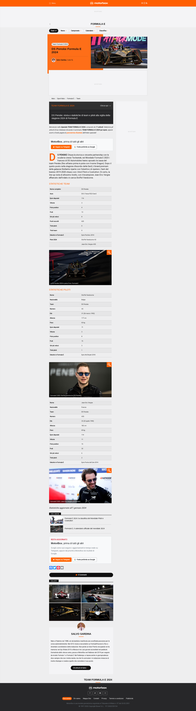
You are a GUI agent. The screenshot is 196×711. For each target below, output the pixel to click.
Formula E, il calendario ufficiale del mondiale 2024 (85, 528)
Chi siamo (76, 698)
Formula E (70, 99)
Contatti (96, 698)
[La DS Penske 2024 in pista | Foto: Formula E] (80, 267)
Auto (53, 99)
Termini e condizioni (116, 698)
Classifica (102, 31)
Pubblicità (129, 698)
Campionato (75, 31)
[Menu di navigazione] (52, 3)
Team (53, 31)
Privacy (104, 698)
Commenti (82, 575)
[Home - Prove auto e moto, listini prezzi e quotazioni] (99, 3)
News (63, 31)
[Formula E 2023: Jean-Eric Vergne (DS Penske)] (80, 485)
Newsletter (67, 698)
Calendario (89, 31)
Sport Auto (61, 99)
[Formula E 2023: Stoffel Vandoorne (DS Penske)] (80, 379)
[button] (90, 693)
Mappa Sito (87, 698)
